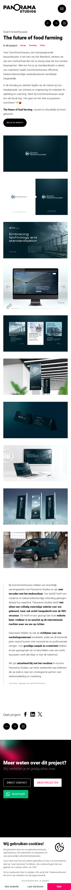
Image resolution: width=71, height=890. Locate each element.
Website (9, 306)
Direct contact (17, 782)
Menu (62, 9)
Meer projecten (47, 782)
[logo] (19, 8)
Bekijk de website (15, 123)
